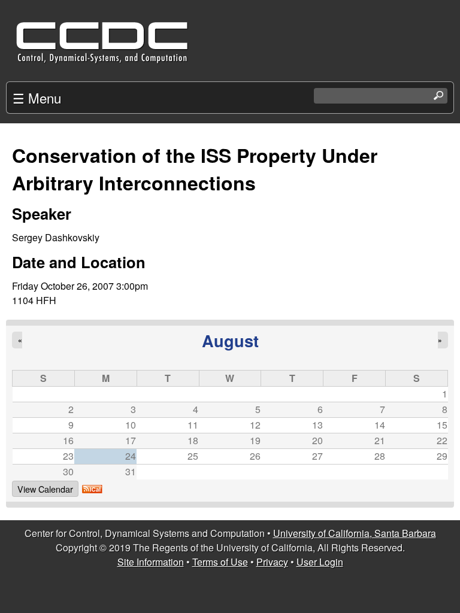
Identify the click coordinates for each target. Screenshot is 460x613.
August (230, 340)
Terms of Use (220, 562)
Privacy (272, 562)
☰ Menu (37, 97)
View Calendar (45, 488)
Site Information (150, 562)
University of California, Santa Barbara (354, 533)
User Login (319, 562)
